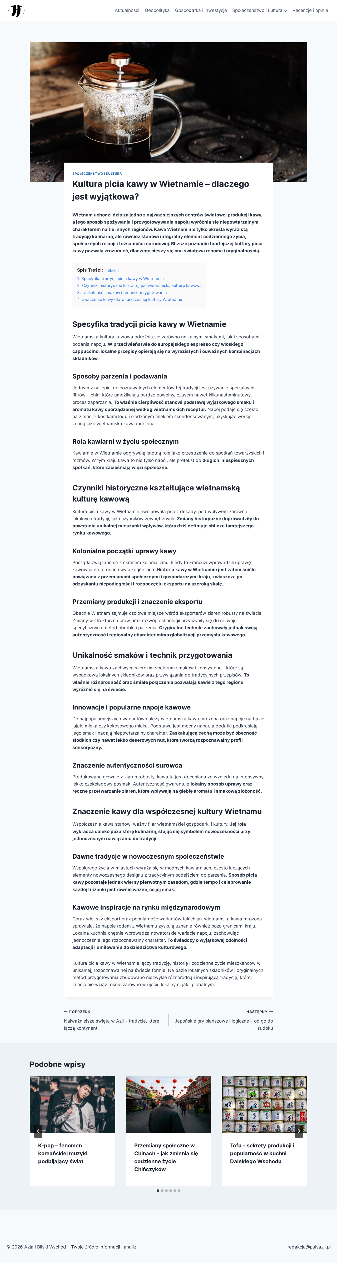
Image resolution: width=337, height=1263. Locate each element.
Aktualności (127, 10)
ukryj (112, 270)
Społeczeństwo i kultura (97, 174)
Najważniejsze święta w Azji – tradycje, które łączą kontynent (111, 1020)
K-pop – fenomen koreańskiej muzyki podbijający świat (62, 1153)
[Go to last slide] (38, 1131)
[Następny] (299, 1131)
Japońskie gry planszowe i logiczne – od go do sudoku (224, 1020)
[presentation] (72, 1104)
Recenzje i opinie (310, 10)
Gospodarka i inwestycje (201, 10)
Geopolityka (157, 10)
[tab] (158, 1190)
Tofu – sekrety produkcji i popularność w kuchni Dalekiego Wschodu (262, 1153)
